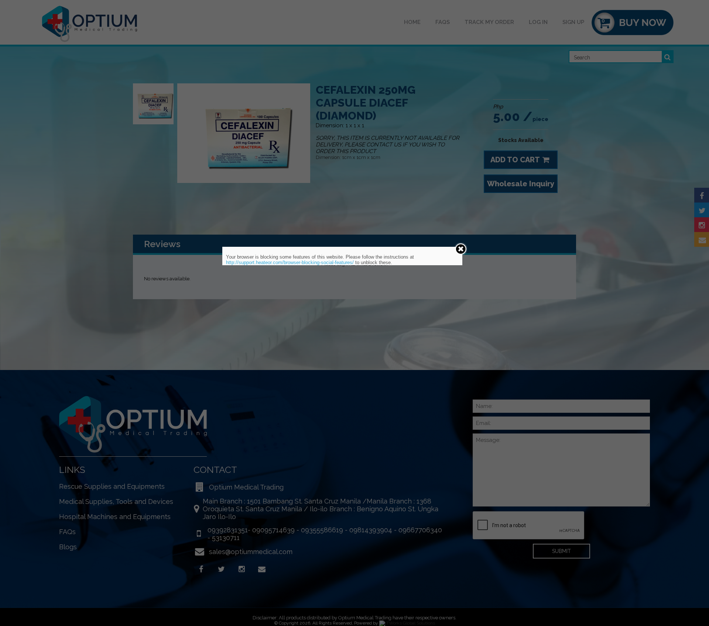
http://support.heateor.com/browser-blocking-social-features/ (290, 262)
